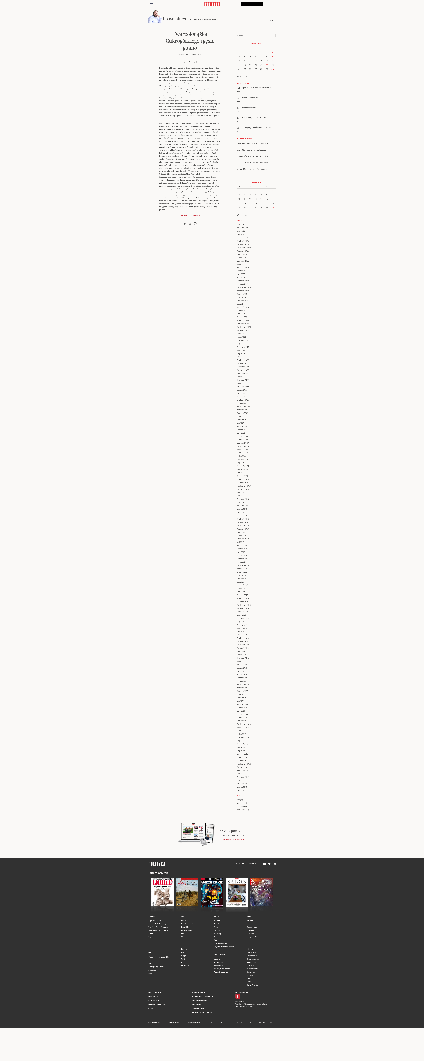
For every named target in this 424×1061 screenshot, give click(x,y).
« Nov (239, 77)
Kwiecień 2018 (243, 545)
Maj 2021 (240, 423)
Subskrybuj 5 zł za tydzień (232, 839)
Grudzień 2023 (243, 320)
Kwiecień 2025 (243, 267)
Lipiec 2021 (241, 416)
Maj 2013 (240, 741)
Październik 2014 (244, 684)
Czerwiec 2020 (243, 459)
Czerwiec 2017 (243, 578)
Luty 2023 (241, 353)
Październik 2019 (244, 486)
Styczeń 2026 (242, 238)
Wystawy (217, 933)
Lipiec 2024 (241, 297)
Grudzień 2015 (243, 638)
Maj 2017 (240, 582)
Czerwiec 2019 (243, 499)
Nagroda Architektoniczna (224, 946)
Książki (217, 920)
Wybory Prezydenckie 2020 (159, 957)
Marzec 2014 (242, 707)
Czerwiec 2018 (243, 539)
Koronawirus (153, 945)
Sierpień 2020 (242, 453)
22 (267, 65)
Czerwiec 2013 (243, 737)
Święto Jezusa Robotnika (258, 143)
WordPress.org (243, 809)
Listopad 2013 (242, 721)
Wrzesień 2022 (243, 370)
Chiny (183, 936)
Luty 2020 (241, 473)
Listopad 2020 (243, 443)
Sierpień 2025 (242, 254)
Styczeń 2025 (242, 277)
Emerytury (185, 949)
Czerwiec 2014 (243, 698)
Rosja (183, 933)
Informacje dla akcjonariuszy (202, 1012)
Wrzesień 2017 (243, 569)
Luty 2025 (241, 274)
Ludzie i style (252, 952)
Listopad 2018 (242, 522)
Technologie (218, 965)
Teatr (216, 936)
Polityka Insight (174, 1022)
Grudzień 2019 (243, 479)
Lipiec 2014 (241, 694)
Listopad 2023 (243, 324)
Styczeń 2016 (242, 635)
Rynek (183, 945)
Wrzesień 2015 (243, 648)
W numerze (152, 916)
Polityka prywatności (199, 1000)
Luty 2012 (241, 790)
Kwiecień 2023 (243, 347)
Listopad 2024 (243, 284)
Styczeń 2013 (242, 754)
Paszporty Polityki (221, 943)
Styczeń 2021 (242, 436)
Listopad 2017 (242, 562)
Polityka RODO (197, 1004)
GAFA (183, 962)
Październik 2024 (244, 287)
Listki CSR (185, 965)
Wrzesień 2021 (243, 410)
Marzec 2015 (242, 668)
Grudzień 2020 (243, 439)
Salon (150, 933)
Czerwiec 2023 (243, 340)
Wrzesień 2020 (243, 449)
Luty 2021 (241, 433)
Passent (250, 920)
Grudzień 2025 (243, 241)
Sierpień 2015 (242, 651)
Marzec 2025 (242, 271)
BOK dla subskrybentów (156, 1004)
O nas (249, 981)
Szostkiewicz (252, 927)
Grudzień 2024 (243, 281)
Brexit (183, 920)
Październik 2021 (244, 406)
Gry (215, 940)
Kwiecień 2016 (243, 625)
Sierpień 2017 (242, 572)
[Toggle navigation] (151, 4)
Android (241, 1001)
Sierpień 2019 (242, 492)
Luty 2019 (241, 512)
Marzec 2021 (242, 430)
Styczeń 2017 (242, 595)
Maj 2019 (240, 502)
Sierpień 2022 (242, 373)
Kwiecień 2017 (242, 585)
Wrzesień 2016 (243, 608)
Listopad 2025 (243, 244)
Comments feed (243, 806)
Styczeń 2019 (242, 516)
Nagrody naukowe (221, 972)
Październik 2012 (244, 764)
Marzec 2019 (242, 509)
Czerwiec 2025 (243, 261)
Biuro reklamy (153, 996)
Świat (183, 916)
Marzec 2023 (242, 350)
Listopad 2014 (242, 681)
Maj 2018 (240, 542)
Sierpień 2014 (242, 691)
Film (216, 927)
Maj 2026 (240, 224)
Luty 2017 (241, 592)
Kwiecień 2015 (242, 664)
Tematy (250, 978)
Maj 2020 (241, 463)
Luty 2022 (241, 393)
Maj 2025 (240, 264)
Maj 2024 (240, 304)
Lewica (151, 963)
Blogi (249, 916)
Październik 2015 (244, 645)
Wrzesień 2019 (243, 489)
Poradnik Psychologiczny (158, 927)
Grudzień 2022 (243, 360)
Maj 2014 (240, 701)
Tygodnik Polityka (155, 920)
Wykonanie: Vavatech (237, 1022)
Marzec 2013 (242, 747)
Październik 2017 (244, 565)
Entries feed (242, 803)
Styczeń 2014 (242, 714)
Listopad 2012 (242, 760)
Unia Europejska (187, 923)
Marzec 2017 (242, 588)
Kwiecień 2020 (243, 466)
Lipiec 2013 (241, 734)
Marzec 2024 (242, 310)
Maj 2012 (240, 780)
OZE (183, 959)
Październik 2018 (244, 525)
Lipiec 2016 (241, 615)
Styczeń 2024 (242, 317)
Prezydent (152, 970)
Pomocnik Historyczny (157, 923)
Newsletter (240, 863)
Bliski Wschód (186, 930)
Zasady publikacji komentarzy (202, 996)
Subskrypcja (253, 863)
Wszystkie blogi (253, 936)
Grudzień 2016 (243, 598)
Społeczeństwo (252, 955)
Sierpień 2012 (242, 770)
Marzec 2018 (242, 549)
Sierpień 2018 (242, 532)
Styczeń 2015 (242, 674)
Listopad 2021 (242, 403)
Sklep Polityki (252, 985)
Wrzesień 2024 (243, 291)
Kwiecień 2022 (243, 387)
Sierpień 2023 (242, 334)
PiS (149, 960)
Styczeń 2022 (242, 396)
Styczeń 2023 (242, 357)
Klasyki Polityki (253, 959)
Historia (250, 949)
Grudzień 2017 (243, 559)
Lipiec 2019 (241, 496)
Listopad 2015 (242, 641)
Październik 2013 (244, 724)
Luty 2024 (241, 314)
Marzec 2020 (242, 469)
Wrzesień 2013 (243, 727)
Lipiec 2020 (242, 456)
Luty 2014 (241, 711)
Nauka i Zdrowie (219, 954)
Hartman (250, 923)
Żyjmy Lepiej (153, 936)
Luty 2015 (241, 671)
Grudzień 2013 (243, 717)
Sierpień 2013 (242, 731)
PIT (182, 952)
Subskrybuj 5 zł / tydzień (252, 4)
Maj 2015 (240, 661)
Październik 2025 (244, 248)
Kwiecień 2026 (243, 228)
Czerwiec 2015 (243, 658)
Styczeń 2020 (242, 476)
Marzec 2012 (242, 787)
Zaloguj (270, 4)
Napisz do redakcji (154, 1000)
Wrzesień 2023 (243, 330)
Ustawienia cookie (198, 1008)
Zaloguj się (241, 799)
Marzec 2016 (242, 628)
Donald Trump (186, 927)
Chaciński (251, 930)
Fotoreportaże (252, 968)
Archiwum (251, 972)
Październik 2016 (244, 605)
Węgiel (184, 955)
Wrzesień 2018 (243, 529)
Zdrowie (217, 959)
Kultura (217, 916)
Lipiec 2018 (241, 535)
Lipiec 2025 (241, 257)
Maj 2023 (240, 343)
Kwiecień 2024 (243, 307)
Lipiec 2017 (241, 575)
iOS (236, 1001)
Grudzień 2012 (243, 757)
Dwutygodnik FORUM (154, 1022)
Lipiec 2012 (241, 774)
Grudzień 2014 (243, 678)
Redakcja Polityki (154, 993)
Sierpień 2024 (242, 294)
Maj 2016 (240, 621)
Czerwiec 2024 (243, 300)
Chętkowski (251, 933)
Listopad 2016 (242, 602)
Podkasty (250, 965)
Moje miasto (251, 962)
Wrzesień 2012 (243, 767)
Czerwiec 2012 (243, 777)
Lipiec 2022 (241, 377)
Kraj (149, 952)
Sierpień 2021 (242, 413)
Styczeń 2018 (242, 555)
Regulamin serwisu (198, 993)
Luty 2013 (241, 751)
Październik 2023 (244, 327)
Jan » (245, 77)
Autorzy (250, 975)
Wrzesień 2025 (243, 251)
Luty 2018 (241, 552)
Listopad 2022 (243, 363)
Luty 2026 (241, 234)
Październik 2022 (244, 367)
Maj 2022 (240, 383)
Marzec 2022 (242, 390)
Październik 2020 (244, 446)
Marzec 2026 (242, 231)
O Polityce (152, 1008)
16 (273, 61)
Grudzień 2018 (243, 519)
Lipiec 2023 (241, 337)
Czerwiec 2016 (243, 618)
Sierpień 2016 (242, 612)
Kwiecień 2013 (243, 744)
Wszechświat (219, 962)
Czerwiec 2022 (243, 380)
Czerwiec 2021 (243, 420)
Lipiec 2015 (241, 655)
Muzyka (217, 923)
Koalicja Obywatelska (156, 966)
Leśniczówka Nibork (194, 1022)
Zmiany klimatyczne (222, 968)
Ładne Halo (220, 1022)
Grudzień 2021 (243, 400)
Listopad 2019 (242, 482)
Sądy (150, 973)
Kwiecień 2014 (242, 704)
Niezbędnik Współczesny (158, 930)
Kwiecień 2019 (243, 506)
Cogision (215, 1022)
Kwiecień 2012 (242, 784)
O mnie (271, 20)
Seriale (217, 930)
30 (272, 69)
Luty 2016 (241, 631)
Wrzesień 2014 (243, 688)
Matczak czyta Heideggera (254, 149)
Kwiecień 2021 (242, 426)
